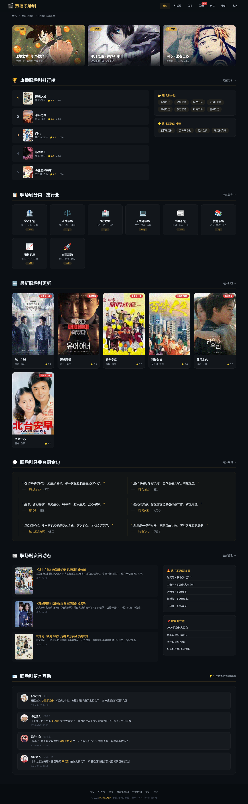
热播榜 (177, 5)
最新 (202, 5)
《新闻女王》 (144, 510)
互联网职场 (215, 102)
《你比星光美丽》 (37, 531)
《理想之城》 (35, 489)
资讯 (223, 5)
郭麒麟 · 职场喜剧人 (178, 598)
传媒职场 (165, 109)
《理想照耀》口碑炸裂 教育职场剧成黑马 (61, 603)
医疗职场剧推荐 (176, 642)
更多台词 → (229, 462)
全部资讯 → (229, 555)
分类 (190, 5)
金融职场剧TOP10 (177, 634)
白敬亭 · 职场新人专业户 (180, 584)
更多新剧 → (229, 283)
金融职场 (165, 102)
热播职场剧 (28, 16)
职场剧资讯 (220, 130)
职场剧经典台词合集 (178, 649)
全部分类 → (229, 194)
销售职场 (198, 109)
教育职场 (181, 109)
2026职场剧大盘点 (177, 627)
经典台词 (202, 130)
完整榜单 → (229, 80)
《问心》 (32, 510)
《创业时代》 (144, 531)
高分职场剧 (185, 130)
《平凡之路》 (144, 489)
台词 (212, 5)
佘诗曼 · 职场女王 (177, 591)
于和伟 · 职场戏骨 (177, 606)
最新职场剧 (166, 130)
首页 (165, 5)
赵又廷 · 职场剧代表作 (179, 577)
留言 (235, 5)
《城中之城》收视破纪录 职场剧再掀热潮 (61, 569)
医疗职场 (198, 102)
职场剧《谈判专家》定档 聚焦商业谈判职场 (62, 636)
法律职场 (181, 102)
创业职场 (214, 109)
